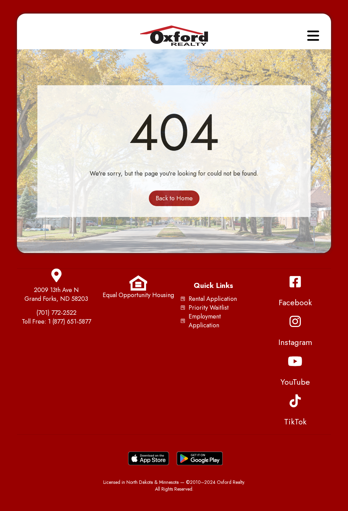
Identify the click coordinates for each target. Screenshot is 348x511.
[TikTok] (295, 401)
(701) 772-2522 (56, 312)
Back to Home (174, 198)
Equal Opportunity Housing (138, 295)
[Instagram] (295, 321)
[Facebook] (295, 281)
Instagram (295, 342)
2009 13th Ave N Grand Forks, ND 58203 (56, 294)
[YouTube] (295, 361)
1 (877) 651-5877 (69, 321)
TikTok (295, 421)
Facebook (295, 302)
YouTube (295, 382)
